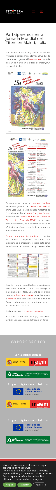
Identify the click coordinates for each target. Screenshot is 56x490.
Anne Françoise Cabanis (39, 213)
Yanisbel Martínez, (30, 236)
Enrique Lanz (12, 236)
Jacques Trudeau (41, 202)
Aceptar (9, 484)
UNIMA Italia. (35, 59)
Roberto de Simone (23, 295)
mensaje (12, 298)
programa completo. (33, 311)
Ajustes (39, 484)
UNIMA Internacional (39, 206)
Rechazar (25, 484)
